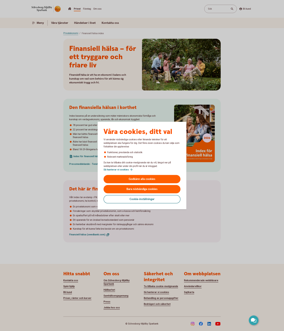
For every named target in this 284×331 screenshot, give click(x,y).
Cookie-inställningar (142, 199)
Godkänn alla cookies (142, 179)
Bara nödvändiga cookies (142, 189)
